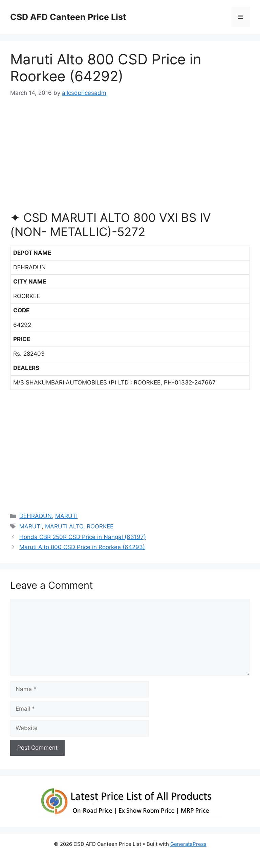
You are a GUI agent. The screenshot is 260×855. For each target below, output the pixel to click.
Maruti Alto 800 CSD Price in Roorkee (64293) (82, 547)
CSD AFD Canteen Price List (68, 17)
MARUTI (66, 516)
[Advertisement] (130, 157)
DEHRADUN (35, 516)
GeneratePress (188, 844)
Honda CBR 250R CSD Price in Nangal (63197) (82, 537)
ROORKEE (100, 526)
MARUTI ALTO (64, 526)
